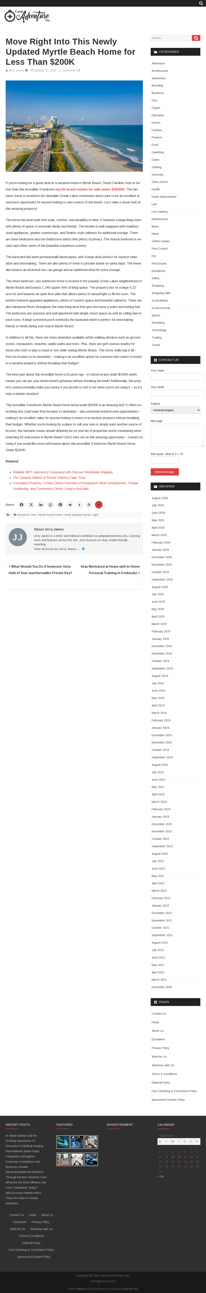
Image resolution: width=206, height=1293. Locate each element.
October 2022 (160, 838)
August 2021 (160, 942)
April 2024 (158, 705)
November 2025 (162, 564)
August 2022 (160, 853)
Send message (164, 472)
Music (155, 226)
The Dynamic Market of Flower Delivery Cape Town (49, 477)
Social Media (160, 300)
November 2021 (162, 920)
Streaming (158, 322)
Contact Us (159, 1013)
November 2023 (162, 742)
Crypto (156, 107)
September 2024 (162, 668)
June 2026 (158, 512)
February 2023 (161, 809)
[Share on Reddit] (70, 505)
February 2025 (161, 631)
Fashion (157, 130)
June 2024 (158, 690)
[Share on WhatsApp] (50, 505)
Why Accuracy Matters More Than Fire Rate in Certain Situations (23, 1198)
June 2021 (158, 957)
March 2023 (159, 801)
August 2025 (160, 587)
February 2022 (161, 898)
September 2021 (162, 935)
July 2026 (158, 505)
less (34, 514)
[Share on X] (31, 505)
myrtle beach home (50, 514)
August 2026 (160, 498)
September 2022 (162, 846)
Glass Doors (160, 181)
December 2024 (162, 646)
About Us (158, 1030)
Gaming (157, 167)
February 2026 (161, 542)
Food (155, 144)
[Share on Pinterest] (60, 505)
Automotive (159, 78)
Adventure (158, 63)
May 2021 (158, 965)
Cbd (154, 100)
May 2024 (158, 698)
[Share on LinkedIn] (41, 505)
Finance (157, 137)
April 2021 (158, 972)
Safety (156, 278)
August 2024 (160, 675)
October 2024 (160, 661)
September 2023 (162, 757)
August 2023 (160, 764)
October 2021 (160, 927)
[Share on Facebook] (21, 505)
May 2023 (158, 787)
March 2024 (159, 712)
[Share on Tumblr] (79, 505)
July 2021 (158, 950)
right (95, 514)
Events (156, 122)
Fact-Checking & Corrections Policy (174, 1091)
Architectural (160, 70)
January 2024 (160, 727)
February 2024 (161, 720)
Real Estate (159, 263)
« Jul (161, 1176)
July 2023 (158, 772)
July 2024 (158, 683)
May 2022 (158, 876)
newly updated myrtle (77, 514)
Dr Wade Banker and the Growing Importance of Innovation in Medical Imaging (24, 1141)
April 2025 (158, 616)
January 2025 (160, 638)
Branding (157, 85)
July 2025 (158, 594)
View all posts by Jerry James (57, 549)
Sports (156, 315)
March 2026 (159, 535)
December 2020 (162, 987)
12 (172, 1156)
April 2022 (158, 883)
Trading (157, 337)
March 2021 (159, 979)
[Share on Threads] (89, 505)
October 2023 (160, 750)
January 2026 (160, 549)
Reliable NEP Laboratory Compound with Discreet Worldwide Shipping (63, 472)
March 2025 (159, 624)
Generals (158, 174)
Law (154, 204)
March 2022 (159, 890)
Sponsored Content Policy (168, 1099)
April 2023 (158, 794)
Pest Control (160, 248)
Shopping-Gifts (161, 293)
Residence (158, 271)
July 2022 (158, 861)
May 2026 (158, 520)
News (155, 233)
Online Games (161, 241)
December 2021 (162, 913)
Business (24, 514)
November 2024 (162, 653)
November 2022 (162, 831)
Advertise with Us (163, 1065)
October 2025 (160, 572)
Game (155, 159)
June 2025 (158, 601)
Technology (159, 330)
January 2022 (160, 905)
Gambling (158, 152)
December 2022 (162, 824)
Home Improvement (164, 196)
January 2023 (160, 816)
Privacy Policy (160, 1048)
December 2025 (162, 557)
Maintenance (160, 219)
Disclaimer (158, 1039)
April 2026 (158, 527)
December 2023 (162, 735)
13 (179, 1156)
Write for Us (159, 1056)
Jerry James (16, 70)
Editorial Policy (161, 1082)
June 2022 (158, 868)
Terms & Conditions (164, 1074)
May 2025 (158, 609)
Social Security (161, 308)
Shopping (158, 285)
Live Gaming (159, 211)
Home (155, 1022)
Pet (154, 256)
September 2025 (162, 579)
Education (158, 115)
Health (156, 189)
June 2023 (158, 779)
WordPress (131, 1289)
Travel (156, 345)
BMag (80, 1289)
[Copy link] (99, 505)
